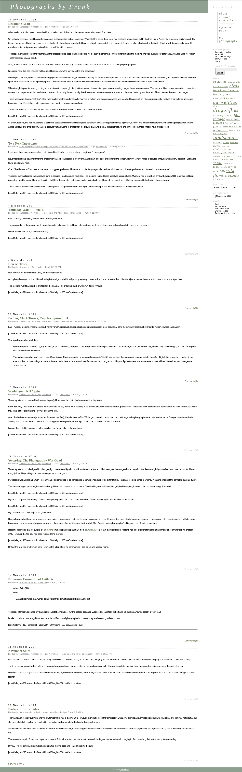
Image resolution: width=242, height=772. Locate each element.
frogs (217, 126)
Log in (217, 204)
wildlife (233, 175)
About (223, 13)
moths (217, 145)
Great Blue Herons (232, 127)
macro (226, 143)
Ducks (216, 115)
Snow (217, 163)
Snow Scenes (221, 59)
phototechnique (223, 149)
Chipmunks (220, 98)
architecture (24, 321)
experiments (226, 115)
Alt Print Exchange (223, 56)
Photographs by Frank (50, 6)
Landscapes (24, 27)
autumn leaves (220, 86)
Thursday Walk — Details (25, 209)
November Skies (19, 651)
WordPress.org (221, 211)
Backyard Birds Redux (23, 709)
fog (226, 123)
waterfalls (219, 171)
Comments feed (222, 209)
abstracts (220, 81)
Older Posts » (16, 764)
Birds (21, 712)
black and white (56, 213)
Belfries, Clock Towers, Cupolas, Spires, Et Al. (39, 318)
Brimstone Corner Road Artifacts (30, 579)
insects (234, 130)
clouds (232, 98)
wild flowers (223, 173)
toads (216, 167)
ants (230, 82)
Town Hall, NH (91, 529)
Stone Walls (229, 163)
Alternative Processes (29, 147)
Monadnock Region (40, 27)
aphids (236, 82)
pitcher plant (220, 152)
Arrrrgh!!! (219, 54)
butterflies (221, 94)
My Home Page (225, 28)
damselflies (225, 102)
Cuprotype (44, 147)
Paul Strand (48, 529)
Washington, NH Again (24, 391)
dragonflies (225, 110)
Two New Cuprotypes (23, 143)
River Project (227, 156)
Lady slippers (220, 133)
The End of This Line (223, 52)
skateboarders (227, 159)
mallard (234, 143)
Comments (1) (191, 308)
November (53, 27)
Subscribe (226, 20)
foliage (233, 123)
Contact (224, 17)
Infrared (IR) (220, 130)
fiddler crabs (233, 119)
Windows (218, 179)
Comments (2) (191, 133)
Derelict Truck (17, 264)
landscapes (101, 147)
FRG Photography (228, 39)
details (66, 213)
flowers (218, 122)
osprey (226, 146)
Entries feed (220, 206)
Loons (217, 142)
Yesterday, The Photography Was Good (35, 460)
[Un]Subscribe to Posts (225, 213)
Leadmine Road (19, 23)
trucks (39, 267)
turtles (232, 167)
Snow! (217, 61)
